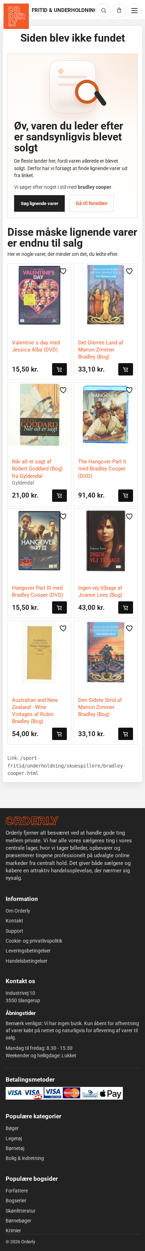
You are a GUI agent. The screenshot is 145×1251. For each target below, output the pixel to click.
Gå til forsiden (91, 203)
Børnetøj (15, 1148)
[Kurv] (119, 11)
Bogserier (16, 1200)
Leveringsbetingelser (28, 951)
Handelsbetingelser (27, 961)
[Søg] (103, 11)
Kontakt (14, 921)
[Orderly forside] (16, 16)
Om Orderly (18, 911)
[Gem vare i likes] (63, 271)
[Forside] (32, 821)
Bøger (12, 1128)
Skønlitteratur (21, 1211)
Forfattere (17, 1190)
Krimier (13, 1230)
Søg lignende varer (39, 203)
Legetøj (14, 1138)
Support (14, 931)
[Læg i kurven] (59, 369)
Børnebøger (18, 1220)
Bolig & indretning (25, 1158)
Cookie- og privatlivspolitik (34, 941)
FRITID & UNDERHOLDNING (63, 10)
